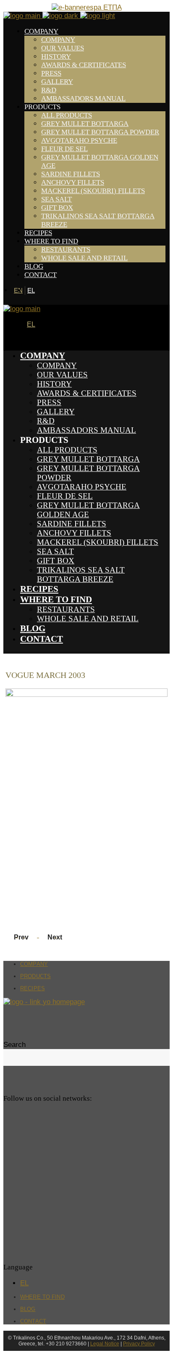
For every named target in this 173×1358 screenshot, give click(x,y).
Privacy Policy (139, 1344)
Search (14, 1045)
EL (31, 290)
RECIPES (32, 988)
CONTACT (33, 1321)
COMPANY (34, 964)
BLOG (28, 1309)
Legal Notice (104, 1344)
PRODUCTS (35, 976)
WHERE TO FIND (42, 1297)
